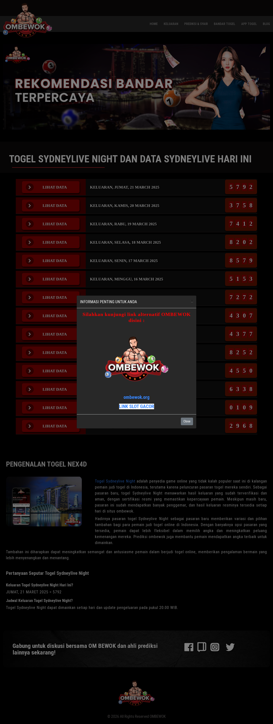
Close (186, 421)
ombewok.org (136, 397)
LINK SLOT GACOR (136, 406)
